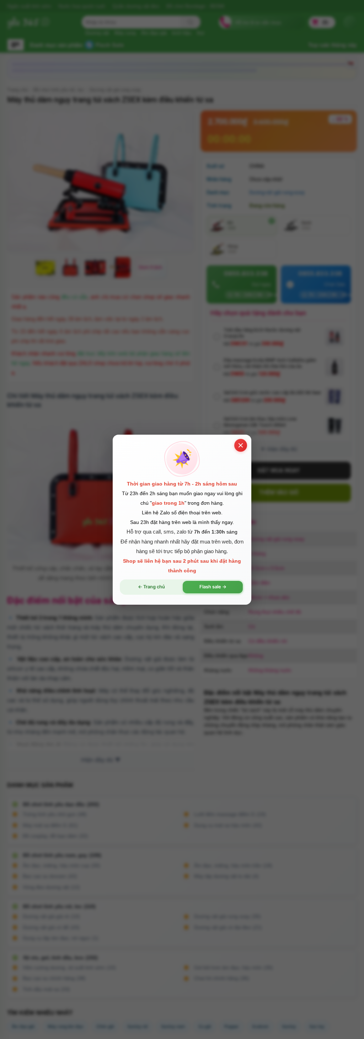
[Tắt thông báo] (240, 445)
